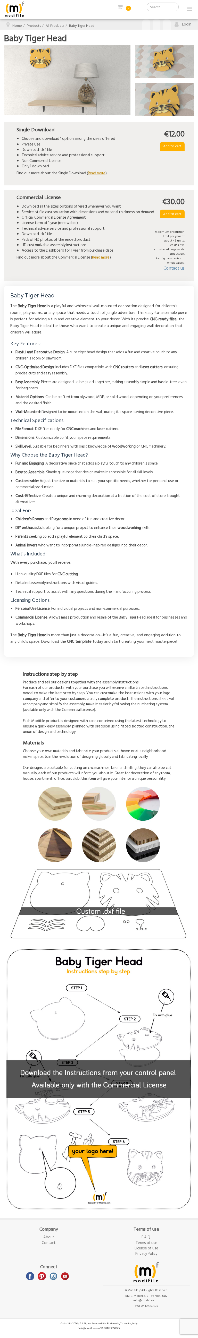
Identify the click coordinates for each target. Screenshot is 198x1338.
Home (17, 26)
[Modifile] (14, 9)
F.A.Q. (146, 1237)
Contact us (174, 268)
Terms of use (146, 1243)
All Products (55, 26)
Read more (96, 173)
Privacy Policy (146, 1253)
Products (34, 26)
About (48, 1237)
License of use (146, 1248)
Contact (49, 1243)
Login (186, 24)
